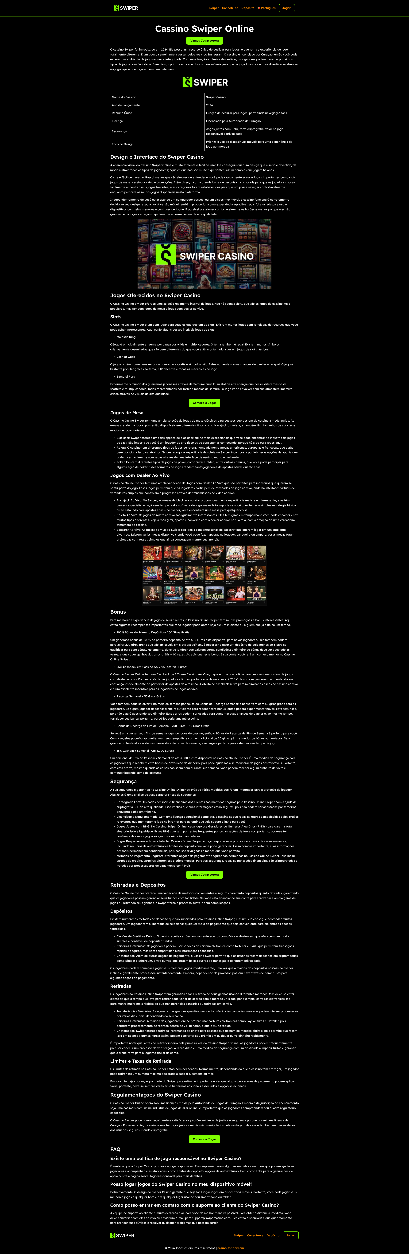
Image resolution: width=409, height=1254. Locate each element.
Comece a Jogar (204, 403)
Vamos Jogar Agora (204, 40)
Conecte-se (230, 8)
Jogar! (286, 8)
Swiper (214, 8)
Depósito (247, 8)
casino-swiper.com (230, 1248)
